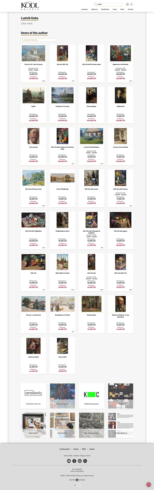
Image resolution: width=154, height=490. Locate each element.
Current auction (65, 449)
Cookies (91, 449)
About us (94, 9)
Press (122, 9)
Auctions (85, 9)
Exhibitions (105, 9)
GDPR (84, 449)
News (115, 9)
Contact (130, 9)
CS (127, 4)
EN (131, 4)
